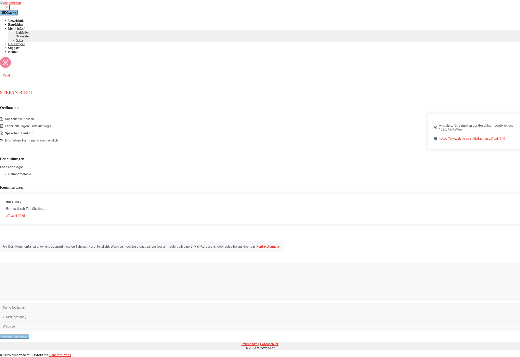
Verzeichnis (16, 20)
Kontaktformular (268, 246)
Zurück (6, 75)
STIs (19, 40)
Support (14, 48)
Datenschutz (269, 344)
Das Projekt (16, 44)
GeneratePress (60, 355)
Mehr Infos (16, 28)
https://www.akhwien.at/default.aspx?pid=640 (472, 138)
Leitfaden (22, 32)
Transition (23, 36)
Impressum (250, 344)
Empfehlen (15, 24)
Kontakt (14, 51)
